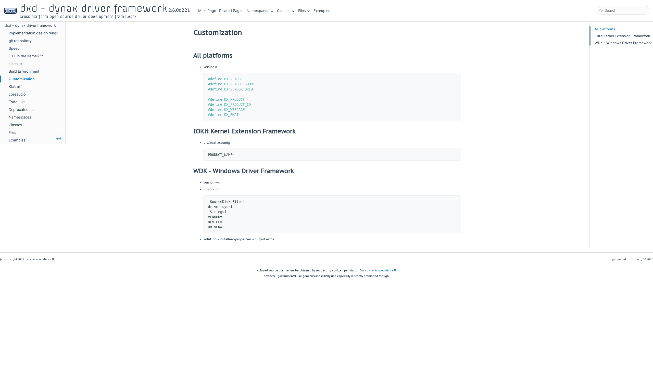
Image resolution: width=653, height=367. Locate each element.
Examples (321, 10)
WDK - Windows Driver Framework (622, 43)
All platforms (604, 29)
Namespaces (258, 10)
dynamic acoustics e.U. (381, 270)
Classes (284, 10)
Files (302, 10)
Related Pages (231, 10)
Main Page (207, 10)
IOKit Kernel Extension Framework (622, 36)
